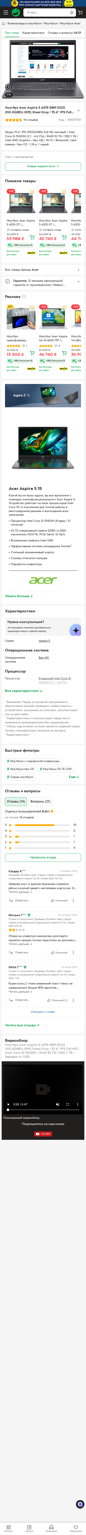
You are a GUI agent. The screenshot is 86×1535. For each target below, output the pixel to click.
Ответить (21, 900)
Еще (74, 777)
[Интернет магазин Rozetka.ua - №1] (16, 12)
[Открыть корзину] (80, 12)
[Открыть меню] (6, 12)
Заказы (29, 1531)
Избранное (76, 1531)
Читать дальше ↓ (21, 892)
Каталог (8, 1531)
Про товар (12, 33)
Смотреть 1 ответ (43, 1012)
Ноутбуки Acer (70, 23)
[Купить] (32, 237)
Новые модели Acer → (43, 166)
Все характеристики (24, 691)
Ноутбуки (50, 23)
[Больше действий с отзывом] (73, 900)
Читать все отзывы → (22, 1025)
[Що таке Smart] (31, 253)
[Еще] (78, 111)
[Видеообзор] (8, 87)
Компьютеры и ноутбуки (24, 23)
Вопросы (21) (40, 801)
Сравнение (51, 1531)
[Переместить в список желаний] (32, 192)
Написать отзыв (43, 857)
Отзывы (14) (16, 801)
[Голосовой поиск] (72, 12)
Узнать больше (19, 596)
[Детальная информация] (23, 296)
